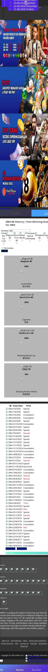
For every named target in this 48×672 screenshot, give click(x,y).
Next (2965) (22, 548)
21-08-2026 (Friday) (24, 9)
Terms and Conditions (37, 641)
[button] (4, 208)
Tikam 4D (24, 646)
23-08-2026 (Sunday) (24, 2)
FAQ (16, 644)
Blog (25, 641)
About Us (5, 641)
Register (16, 213)
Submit (4, 251)
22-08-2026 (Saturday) (25, 5)
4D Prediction (16, 641)
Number (5, 230)
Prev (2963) (10, 548)
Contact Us (24, 644)
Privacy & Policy (7, 644)
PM (1, 669)
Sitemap (33, 644)
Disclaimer (43, 644)
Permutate (8, 248)
